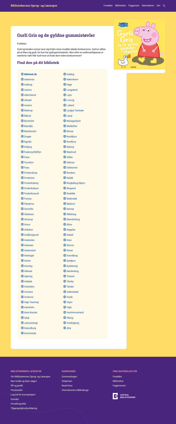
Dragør (27, 136)
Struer (70, 250)
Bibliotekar (120, 5)
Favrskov (28, 162)
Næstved (71, 152)
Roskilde (71, 193)
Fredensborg (30, 172)
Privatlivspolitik (18, 403)
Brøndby (28, 126)
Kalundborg (30, 328)
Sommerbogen (69, 376)
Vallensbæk (72, 292)
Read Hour (67, 385)
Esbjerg (28, 146)
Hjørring (28, 276)
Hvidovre (28, 297)
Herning (28, 266)
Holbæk (28, 281)
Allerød (27, 100)
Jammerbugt (31, 323)
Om (158, 5)
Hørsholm (29, 307)
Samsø (70, 209)
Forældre (117, 376)
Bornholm (29, 121)
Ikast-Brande (30, 312)
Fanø (26, 157)
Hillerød (28, 271)
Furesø (27, 198)
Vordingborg (73, 323)
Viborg (70, 317)
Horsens (28, 292)
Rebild (70, 178)
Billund (27, 115)
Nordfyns (71, 141)
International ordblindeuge (75, 390)
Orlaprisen (67, 381)
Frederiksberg (31, 183)
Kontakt (15, 399)
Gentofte (28, 209)
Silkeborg (71, 214)
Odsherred (72, 167)
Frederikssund (31, 193)
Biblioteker (118, 381)
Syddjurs (71, 260)
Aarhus (28, 90)
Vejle (69, 307)
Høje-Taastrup (31, 302)
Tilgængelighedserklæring (24, 408)
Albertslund (30, 95)
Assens (28, 105)
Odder (70, 157)
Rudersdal (72, 198)
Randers (71, 172)
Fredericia (29, 178)
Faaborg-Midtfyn (32, 152)
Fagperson (133, 5)
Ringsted (71, 188)
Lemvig (70, 100)
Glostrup (28, 219)
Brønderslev (30, 131)
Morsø (70, 131)
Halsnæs (28, 245)
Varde (70, 297)
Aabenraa (29, 79)
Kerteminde (30, 333)
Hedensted (30, 250)
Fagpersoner (119, 385)
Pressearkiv (17, 390)
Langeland (72, 90)
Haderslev (29, 240)
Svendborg (72, 255)
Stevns (70, 245)
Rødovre (71, 203)
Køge (69, 84)
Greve (27, 224)
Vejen (69, 302)
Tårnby (70, 281)
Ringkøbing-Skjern (76, 183)
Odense (70, 162)
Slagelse (71, 229)
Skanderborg (73, 219)
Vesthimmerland (75, 312)
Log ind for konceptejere (23, 394)
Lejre (69, 95)
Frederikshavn (31, 188)
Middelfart (72, 126)
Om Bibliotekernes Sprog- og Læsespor (30, 376)
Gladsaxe (29, 214)
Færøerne (29, 203)
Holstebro (29, 286)
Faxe (26, 167)
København (72, 79)
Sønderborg (73, 271)
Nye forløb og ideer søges (24, 381)
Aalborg (28, 84)
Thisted (70, 276)
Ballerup (28, 110)
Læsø (69, 115)
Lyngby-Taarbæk (75, 110)
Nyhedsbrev (148, 5)
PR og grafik (17, 385)
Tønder (70, 286)
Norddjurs (72, 136)
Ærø (69, 328)
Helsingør (29, 255)
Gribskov (28, 229)
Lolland (70, 105)
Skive (69, 224)
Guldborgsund (31, 234)
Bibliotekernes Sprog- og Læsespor (34, 5)
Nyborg (70, 146)
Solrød (70, 234)
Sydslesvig (72, 266)
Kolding (70, 74)
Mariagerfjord (74, 121)
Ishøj (26, 317)
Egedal (27, 141)
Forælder (108, 5)
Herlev (27, 260)
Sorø (69, 240)
